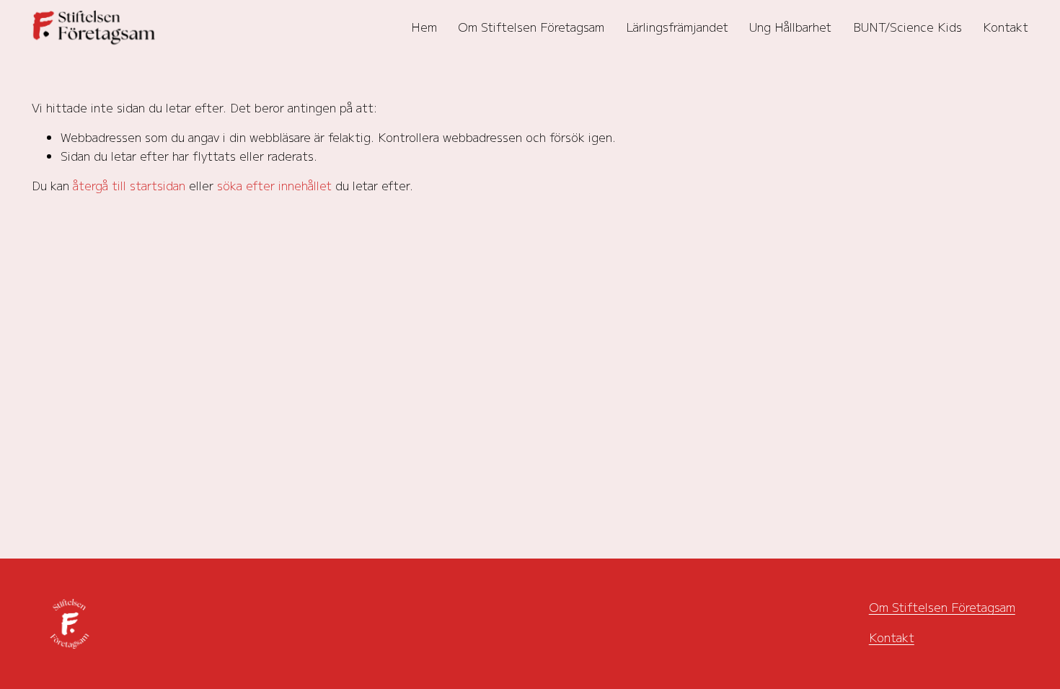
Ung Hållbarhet (790, 26)
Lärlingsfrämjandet (677, 26)
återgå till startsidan (129, 185)
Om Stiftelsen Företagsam (531, 26)
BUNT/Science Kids (907, 26)
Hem (424, 26)
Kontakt (1005, 26)
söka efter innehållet (274, 185)
